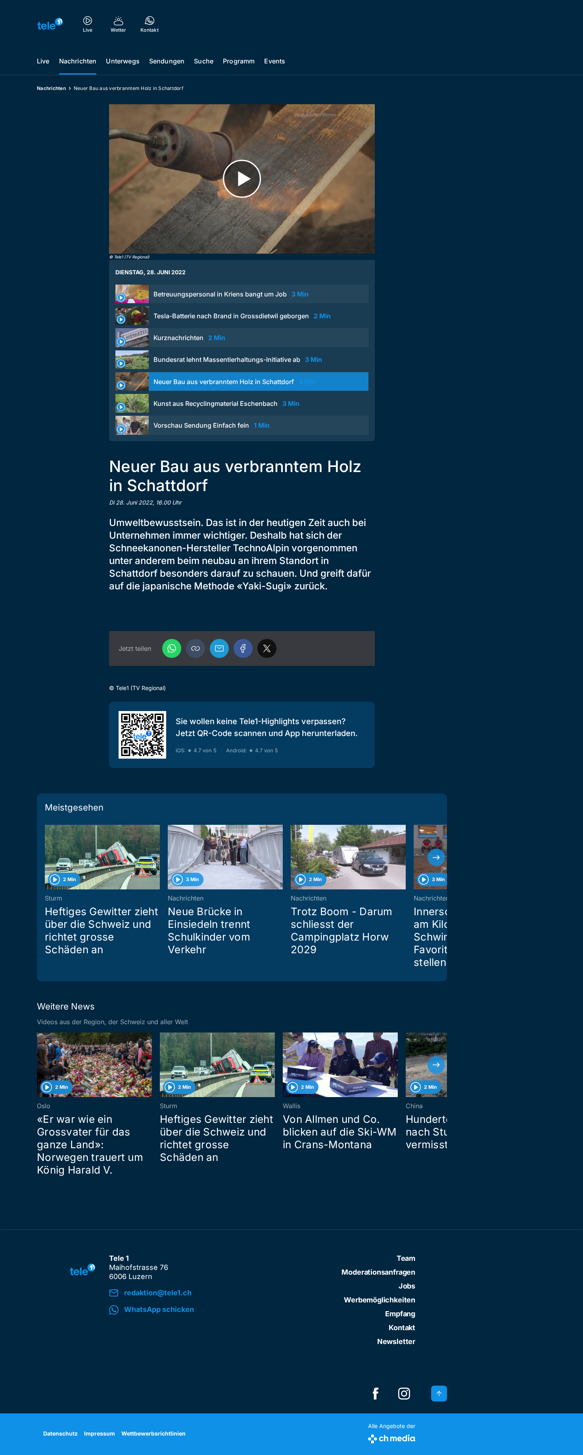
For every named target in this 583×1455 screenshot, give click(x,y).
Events (274, 61)
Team (406, 1258)
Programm (239, 61)
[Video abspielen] (242, 179)
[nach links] (47, 857)
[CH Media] (391, 1437)
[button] (195, 648)
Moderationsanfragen (378, 1272)
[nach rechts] (436, 857)
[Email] (219, 648)
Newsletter (396, 1341)
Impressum (99, 1433)
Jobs (407, 1286)
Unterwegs (122, 61)
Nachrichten (78, 61)
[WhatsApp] (171, 648)
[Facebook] (243, 648)
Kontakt (402, 1327)
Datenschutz (60, 1433)
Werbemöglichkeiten (379, 1300)
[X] (266, 648)
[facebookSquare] (376, 1393)
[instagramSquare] (404, 1393)
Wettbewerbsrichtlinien (153, 1433)
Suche (203, 61)
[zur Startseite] (50, 23)
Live (43, 61)
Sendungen (166, 61)
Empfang (400, 1314)
